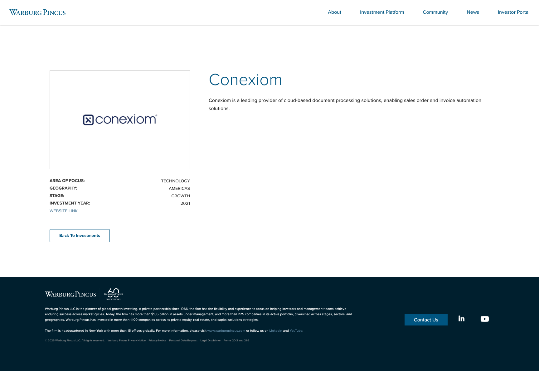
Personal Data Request (183, 341)
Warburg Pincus (37, 12)
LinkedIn (275, 330)
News (473, 12)
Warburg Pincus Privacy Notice (127, 341)
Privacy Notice (157, 341)
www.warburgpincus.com (226, 330)
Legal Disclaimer (210, 341)
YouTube (296, 330)
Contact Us (426, 319)
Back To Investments (79, 236)
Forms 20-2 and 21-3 (236, 341)
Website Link (64, 211)
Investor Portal (514, 12)
